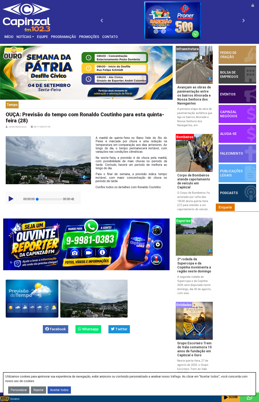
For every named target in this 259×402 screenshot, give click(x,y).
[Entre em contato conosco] (249, 397)
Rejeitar (38, 390)
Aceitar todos (59, 390)
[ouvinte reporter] (86, 244)
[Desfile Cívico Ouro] (86, 72)
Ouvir (233, 397)
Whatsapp (90, 329)
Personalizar (19, 390)
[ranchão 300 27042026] (172, 20)
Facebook (57, 329)
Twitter (121, 329)
